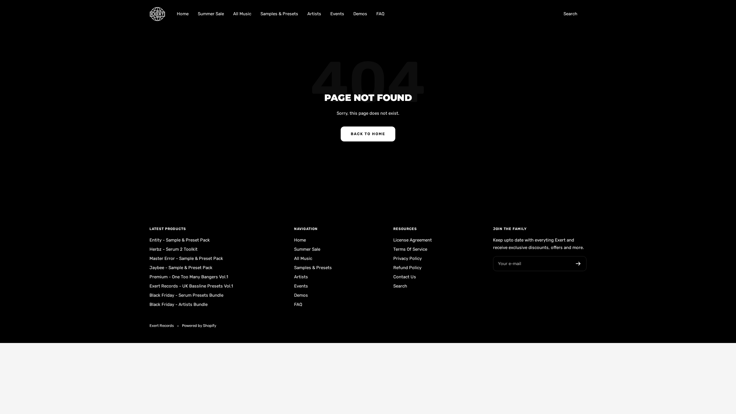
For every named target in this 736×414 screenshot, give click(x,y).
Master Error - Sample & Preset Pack (186, 258)
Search (570, 13)
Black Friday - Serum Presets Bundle (186, 295)
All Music (242, 13)
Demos (360, 13)
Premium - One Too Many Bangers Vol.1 (189, 276)
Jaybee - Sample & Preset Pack (181, 267)
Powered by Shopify (199, 325)
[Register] (578, 264)
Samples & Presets (279, 13)
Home (183, 13)
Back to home (368, 134)
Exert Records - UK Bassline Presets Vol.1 (191, 286)
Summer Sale (211, 13)
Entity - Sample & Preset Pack (180, 240)
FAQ (380, 13)
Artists (314, 13)
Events (337, 13)
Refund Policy (407, 267)
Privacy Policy (407, 258)
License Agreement (412, 240)
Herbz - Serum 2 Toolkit (174, 249)
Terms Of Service (410, 249)
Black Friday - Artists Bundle (179, 304)
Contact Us (404, 276)
